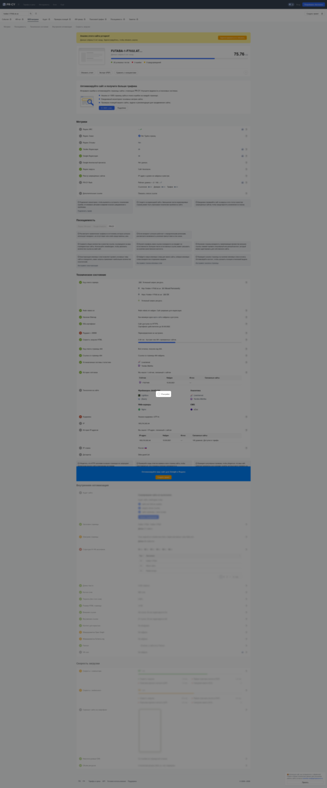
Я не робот (165, 394)
